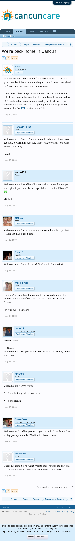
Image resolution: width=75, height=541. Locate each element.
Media (31, 31)
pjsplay (19, 218)
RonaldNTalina (23, 127)
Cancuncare (7, 507)
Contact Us (62, 507)
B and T (19, 252)
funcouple (20, 453)
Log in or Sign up (62, 3)
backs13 (19, 328)
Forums (19, 31)
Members (44, 31)
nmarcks (19, 373)
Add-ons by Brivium (37, 514)
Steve (18, 66)
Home (7, 31)
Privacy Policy (68, 512)
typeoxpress (21, 282)
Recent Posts (9, 36)
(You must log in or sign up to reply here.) (55, 487)
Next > (14, 58)
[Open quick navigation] (71, 44)
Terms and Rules (52, 512)
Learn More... (41, 537)
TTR (23, 108)
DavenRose (21, 419)
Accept (31, 537)
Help (71, 507)
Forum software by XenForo (14, 512)
